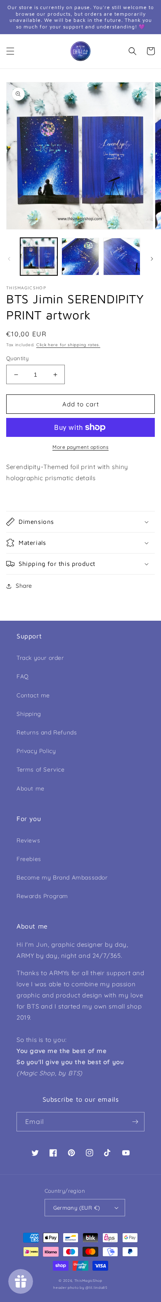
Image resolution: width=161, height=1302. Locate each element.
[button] (10, 51)
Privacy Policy (36, 751)
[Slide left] (9, 259)
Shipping (29, 714)
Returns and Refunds (47, 732)
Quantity (17, 358)
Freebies (29, 859)
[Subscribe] (135, 1121)
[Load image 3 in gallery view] (121, 256)
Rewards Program (42, 896)
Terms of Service (41, 769)
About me (31, 788)
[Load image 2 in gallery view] (80, 256)
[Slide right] (152, 259)
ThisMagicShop (88, 1281)
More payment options (80, 447)
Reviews (28, 840)
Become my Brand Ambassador (62, 877)
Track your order (40, 658)
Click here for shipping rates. (68, 344)
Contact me (33, 695)
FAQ (23, 676)
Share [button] (24, 585)
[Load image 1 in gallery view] (38, 256)
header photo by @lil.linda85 (80, 1288)
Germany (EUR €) (76, 1207)
